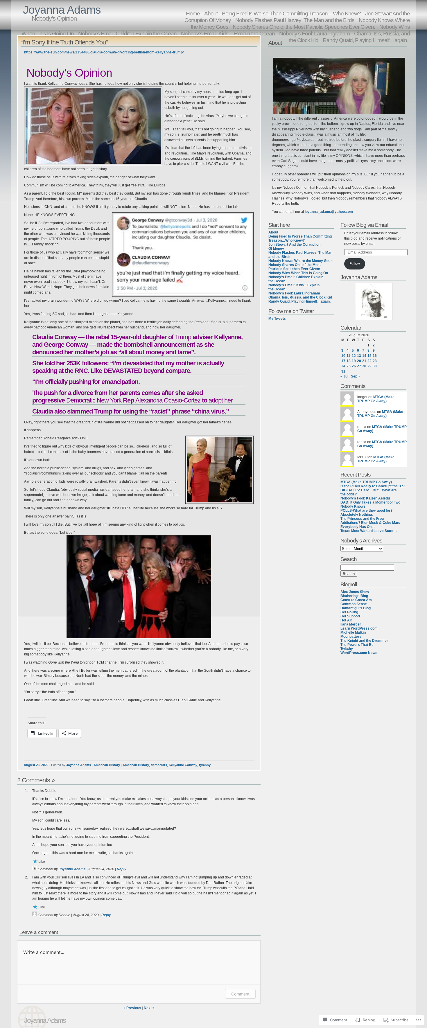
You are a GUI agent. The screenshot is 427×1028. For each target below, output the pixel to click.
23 (375, 361)
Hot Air (346, 620)
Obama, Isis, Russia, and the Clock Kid (300, 297)
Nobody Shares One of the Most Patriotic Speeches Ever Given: (294, 267)
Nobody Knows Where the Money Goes (300, 261)
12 (354, 356)
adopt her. (221, 400)
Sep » (355, 376)
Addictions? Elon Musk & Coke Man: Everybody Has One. (370, 525)
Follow (354, 264)
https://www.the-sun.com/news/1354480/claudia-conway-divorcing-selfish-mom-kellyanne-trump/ (104, 52)
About (273, 232)
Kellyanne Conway (183, 765)
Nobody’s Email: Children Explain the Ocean (127, 33)
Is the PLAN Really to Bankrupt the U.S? (373, 486)
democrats (159, 765)
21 (364, 361)
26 (354, 366)
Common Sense (353, 604)
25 (349, 366)
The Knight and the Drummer (364, 641)
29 (369, 366)
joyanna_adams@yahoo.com (329, 212)
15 (369, 356)
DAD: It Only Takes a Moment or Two (370, 502)
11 (348, 356)
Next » (149, 1008)
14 (364, 356)
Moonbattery (350, 637)
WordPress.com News (358, 653)
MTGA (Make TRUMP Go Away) (375, 399)
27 (359, 366)
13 (359, 356)
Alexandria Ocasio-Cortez (167, 400)
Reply (121, 869)
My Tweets (277, 319)
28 (364, 366)
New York (109, 400)
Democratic (80, 400)
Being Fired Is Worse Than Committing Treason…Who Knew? (300, 238)
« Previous (132, 1008)
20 (359, 361)
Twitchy (346, 649)
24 (343, 366)
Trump (183, 337)
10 (343, 356)
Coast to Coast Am (356, 600)
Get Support (350, 616)
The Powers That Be (357, 645)
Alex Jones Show (354, 592)
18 (349, 361)
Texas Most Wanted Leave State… (368, 531)
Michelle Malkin (353, 632)
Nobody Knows (352, 506)
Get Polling (349, 612)
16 (375, 356)
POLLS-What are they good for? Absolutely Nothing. (366, 512)
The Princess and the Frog (362, 519)
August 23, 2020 (36, 765)
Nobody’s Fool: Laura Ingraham (294, 293)
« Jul (344, 376)
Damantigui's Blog (355, 608)
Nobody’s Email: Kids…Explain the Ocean (228, 33)
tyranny (205, 765)
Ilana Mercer (350, 624)
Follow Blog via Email (363, 225)
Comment (240, 993)
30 (375, 366)
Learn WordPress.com (359, 628)
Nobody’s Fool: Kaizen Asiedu (365, 498)
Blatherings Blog (354, 596)
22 (369, 361)
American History (107, 765)
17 (343, 361)
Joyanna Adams (62, 9)
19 (354, 361)
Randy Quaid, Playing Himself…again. (365, 40)
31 (343, 371)
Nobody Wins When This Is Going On (298, 273)
